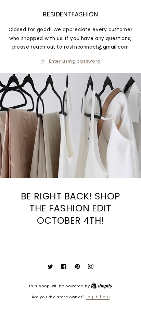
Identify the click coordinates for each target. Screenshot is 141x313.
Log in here (98, 297)
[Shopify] (102, 286)
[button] (70, 61)
